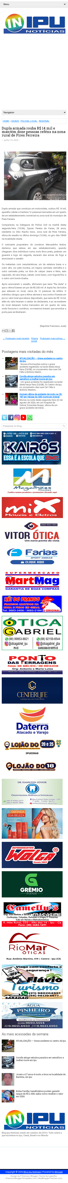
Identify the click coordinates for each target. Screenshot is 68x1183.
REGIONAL (44, 121)
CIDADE (15, 121)
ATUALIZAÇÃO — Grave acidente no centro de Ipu (41, 1041)
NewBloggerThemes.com (50, 1178)
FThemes (24, 1176)
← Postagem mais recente (16, 338)
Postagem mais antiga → (52, 338)
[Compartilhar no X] (10, 330)
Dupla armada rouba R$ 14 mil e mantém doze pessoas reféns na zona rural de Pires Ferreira (33, 131)
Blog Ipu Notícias (32, 1172)
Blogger (59, 1172)
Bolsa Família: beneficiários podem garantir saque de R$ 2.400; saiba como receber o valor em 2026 (39, 1094)
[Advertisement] (34, 74)
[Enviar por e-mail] (3, 330)
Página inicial (34, 339)
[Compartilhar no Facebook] (13, 330)
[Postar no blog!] (6, 330)
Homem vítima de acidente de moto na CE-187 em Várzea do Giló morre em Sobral (41, 395)
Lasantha (52, 1176)
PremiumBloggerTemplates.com (21, 1178)
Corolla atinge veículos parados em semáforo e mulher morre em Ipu (37, 377)
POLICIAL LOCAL (29, 121)
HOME (6, 121)
